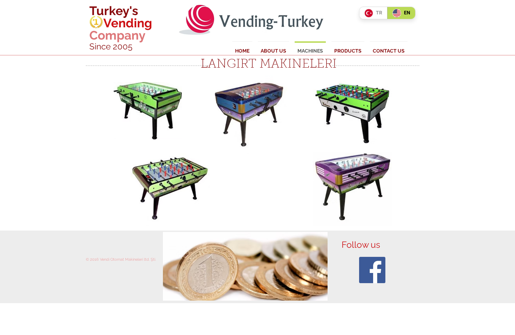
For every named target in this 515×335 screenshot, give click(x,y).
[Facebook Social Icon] (372, 270)
